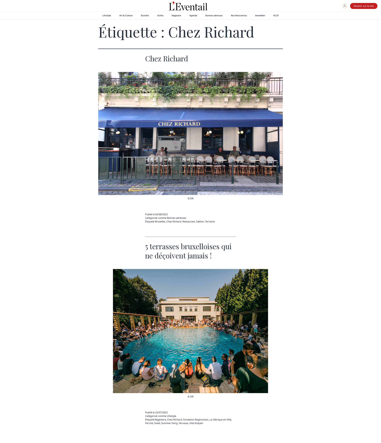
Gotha (160, 16)
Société (145, 16)
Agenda (193, 16)
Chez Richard (166, 58)
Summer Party (169, 423)
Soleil (157, 423)
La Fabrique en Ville (220, 419)
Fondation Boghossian (195, 419)
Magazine (176, 16)
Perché (149, 423)
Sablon (200, 221)
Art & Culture (126, 16)
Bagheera (160, 419)
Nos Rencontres (239, 16)
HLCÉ (276, 16)
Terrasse (210, 221)
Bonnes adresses (214, 16)
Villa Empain (196, 423)
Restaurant (188, 221)
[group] (345, 6)
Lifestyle (106, 16)
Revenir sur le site (364, 6)
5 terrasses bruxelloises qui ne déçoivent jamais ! (188, 250)
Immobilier (260, 16)
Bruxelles (160, 221)
